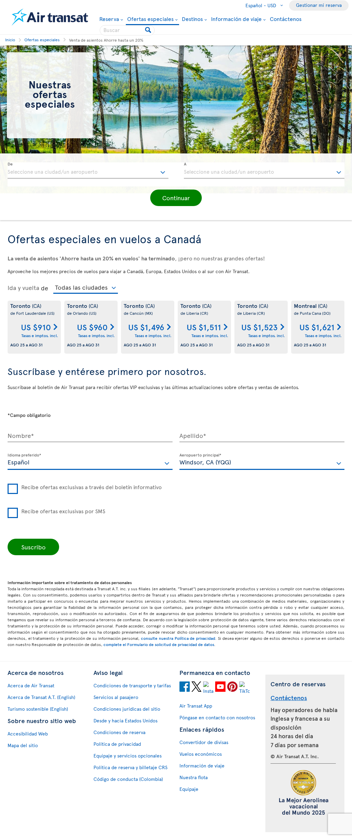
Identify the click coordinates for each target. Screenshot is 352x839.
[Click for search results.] (149, 30)
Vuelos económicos (200, 754)
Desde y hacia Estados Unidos (125, 720)
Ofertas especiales (150, 19)
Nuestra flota (193, 777)
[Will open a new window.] (184, 687)
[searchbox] (127, 30)
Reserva (109, 18)
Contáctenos (285, 18)
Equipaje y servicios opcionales (128, 755)
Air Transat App (195, 705)
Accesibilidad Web (28, 733)
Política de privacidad (117, 744)
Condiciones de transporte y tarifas (132, 685)
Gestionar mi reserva (319, 5)
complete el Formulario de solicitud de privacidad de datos (158, 644)
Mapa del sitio (23, 745)
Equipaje (188, 789)
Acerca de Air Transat (31, 685)
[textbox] (88, 170)
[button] (176, 198)
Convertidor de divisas (203, 742)
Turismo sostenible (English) (38, 709)
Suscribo (33, 546)
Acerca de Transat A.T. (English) (41, 697)
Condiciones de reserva (119, 732)
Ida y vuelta (23, 287)
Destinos (192, 18)
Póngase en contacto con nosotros (217, 717)
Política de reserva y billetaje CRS (130, 767)
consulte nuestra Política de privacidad (178, 638)
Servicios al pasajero (116, 697)
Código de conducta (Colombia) (128, 779)
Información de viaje (236, 18)
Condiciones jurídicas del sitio (127, 709)
